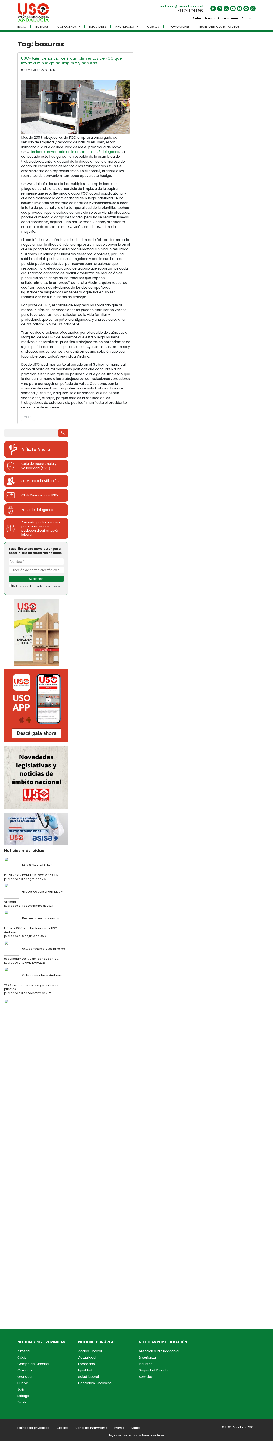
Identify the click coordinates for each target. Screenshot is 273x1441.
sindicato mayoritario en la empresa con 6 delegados (74, 151)
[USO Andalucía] (33, 14)
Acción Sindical (90, 1351)
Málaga (23, 1395)
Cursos (153, 26)
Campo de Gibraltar (33, 1364)
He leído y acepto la (36, 586)
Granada (24, 1376)
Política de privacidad (33, 1428)
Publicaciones (228, 18)
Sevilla (22, 1402)
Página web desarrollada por (136, 1435)
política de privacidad (48, 586)
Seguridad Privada (153, 1370)
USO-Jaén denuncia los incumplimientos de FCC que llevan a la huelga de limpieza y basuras (71, 61)
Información (125, 26)
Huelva (22, 1383)
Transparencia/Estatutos (219, 26)
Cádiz (22, 1357)
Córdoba (24, 1370)
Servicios (146, 1376)
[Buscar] (63, 433)
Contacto (248, 18)
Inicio (21, 26)
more (28, 417)
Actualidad (87, 1357)
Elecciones (97, 26)
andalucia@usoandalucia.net (181, 6)
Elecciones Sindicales (95, 1383)
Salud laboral (88, 1376)
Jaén (21, 1389)
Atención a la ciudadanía (159, 1351)
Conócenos (67, 26)
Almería (23, 1351)
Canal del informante (91, 1428)
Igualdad (85, 1370)
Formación (86, 1364)
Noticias (42, 26)
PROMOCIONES (179, 26)
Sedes (197, 18)
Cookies (62, 1428)
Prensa (210, 18)
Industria (145, 1364)
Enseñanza (147, 1357)
